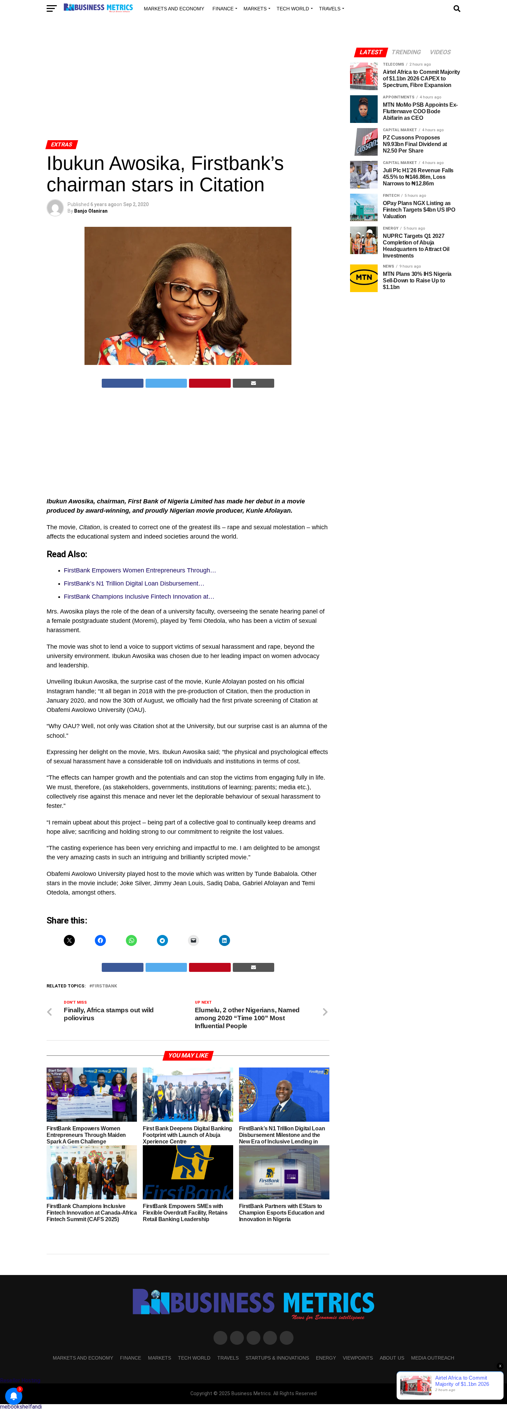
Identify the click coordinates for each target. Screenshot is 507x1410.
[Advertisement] (188, 85)
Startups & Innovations (277, 1358)
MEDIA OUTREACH (432, 1358)
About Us (392, 1358)
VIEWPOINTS (358, 1358)
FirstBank (104, 986)
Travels (329, 8)
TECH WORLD (293, 8)
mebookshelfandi (21, 1406)
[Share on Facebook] (122, 383)
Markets (255, 8)
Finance (222, 8)
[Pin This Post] (210, 383)
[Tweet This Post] (166, 383)
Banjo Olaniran (91, 211)
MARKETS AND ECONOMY (174, 8)
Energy (326, 1358)
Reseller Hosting (20, 1380)
